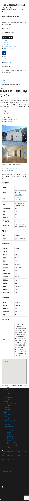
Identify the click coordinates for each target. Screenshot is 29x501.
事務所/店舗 (8, 397)
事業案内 (9, 434)
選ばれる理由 (10, 439)
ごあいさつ (10, 430)
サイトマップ (10, 447)
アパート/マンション (10, 403)
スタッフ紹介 (10, 436)
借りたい (6, 44)
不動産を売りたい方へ (10, 46)
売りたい (6, 412)
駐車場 (7, 408)
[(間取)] (14, 125)
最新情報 (9, 441)
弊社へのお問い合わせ (13, 443)
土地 (6, 395)
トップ (5, 40)
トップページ (5, 80)
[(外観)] (14, 135)
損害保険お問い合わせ (11, 426)
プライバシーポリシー (13, 445)
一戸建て (4, 82)
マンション (8, 393)
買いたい (6, 42)
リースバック (8, 418)
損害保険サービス (8, 48)
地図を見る (18, 194)
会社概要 (9, 432)
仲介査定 (7, 414)
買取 (6, 416)
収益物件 (7, 399)
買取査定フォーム (10, 420)
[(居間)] (14, 154)
